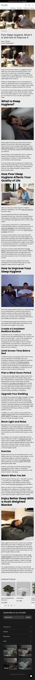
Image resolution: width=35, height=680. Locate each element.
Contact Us (7, 627)
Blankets (19, 8)
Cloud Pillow (19, 598)
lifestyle (4, 31)
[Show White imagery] (2, 605)
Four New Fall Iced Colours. (17, 1)
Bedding (13, 8)
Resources (6, 636)
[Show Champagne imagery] (8, 605)
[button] (33, 5)
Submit (28, 617)
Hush (4, 641)
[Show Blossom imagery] (11, 605)
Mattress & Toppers (29, 8)
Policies (5, 632)
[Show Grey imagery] (5, 605)
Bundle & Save (5, 8)
